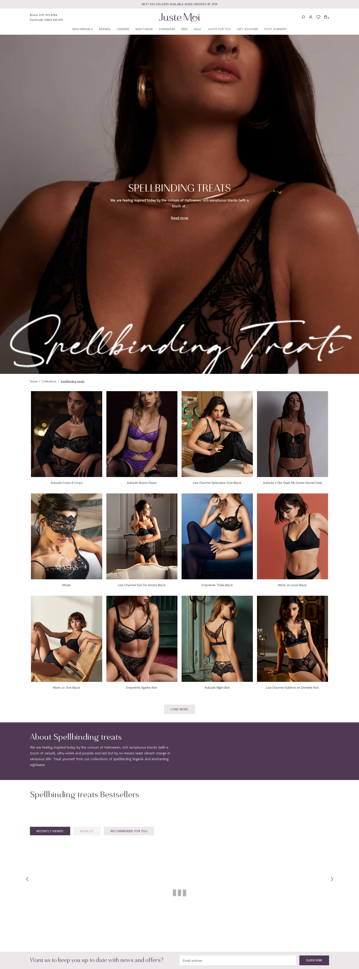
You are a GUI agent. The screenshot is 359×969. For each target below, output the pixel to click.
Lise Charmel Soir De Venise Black (142, 585)
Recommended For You (129, 831)
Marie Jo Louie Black (292, 585)
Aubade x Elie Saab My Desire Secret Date (292, 482)
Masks (66, 585)
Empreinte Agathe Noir (141, 687)
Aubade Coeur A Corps (66, 482)
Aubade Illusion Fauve (142, 482)
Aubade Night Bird (217, 687)
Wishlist (87, 831)
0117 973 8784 (48, 15)
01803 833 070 (54, 19)
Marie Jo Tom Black (66, 687)
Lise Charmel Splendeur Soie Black (217, 482)
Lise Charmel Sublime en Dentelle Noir (292, 687)
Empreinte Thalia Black (217, 585)
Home (34, 381)
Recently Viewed (50, 831)
